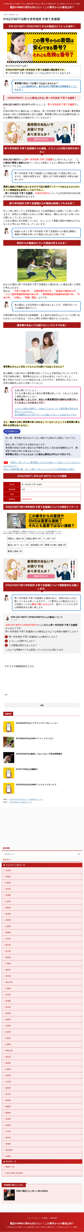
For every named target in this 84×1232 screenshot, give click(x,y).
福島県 (8, 907)
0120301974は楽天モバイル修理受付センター (26, 799)
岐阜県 (8, 945)
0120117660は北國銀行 (27, 769)
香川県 (8, 1094)
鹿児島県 (8, 1150)
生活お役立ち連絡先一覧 (15, 865)
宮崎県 (8, 1144)
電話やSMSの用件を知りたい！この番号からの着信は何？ (42, 7)
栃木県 (8, 1007)
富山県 (8, 951)
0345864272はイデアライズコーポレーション (37, 723)
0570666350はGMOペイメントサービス (34, 738)
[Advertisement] (18, 829)
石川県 (8, 939)
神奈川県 (8, 982)
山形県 (8, 901)
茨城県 (8, 1001)
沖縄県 (8, 1156)
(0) (45, 73)
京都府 (8, 1026)
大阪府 (8, 1038)
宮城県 (8, 895)
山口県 (8, 1082)
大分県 (8, 1131)
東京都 (8, 976)
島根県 (8, 1063)
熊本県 (8, 1137)
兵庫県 (8, 1044)
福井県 (8, 970)
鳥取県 (8, 1075)
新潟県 (8, 914)
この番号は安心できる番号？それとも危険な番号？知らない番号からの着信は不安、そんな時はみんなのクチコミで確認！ (42, 1227)
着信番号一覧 (11, 1161)
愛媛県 (8, 1106)
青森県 (8, 876)
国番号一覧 (9, 1167)
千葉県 (8, 988)
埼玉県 (8, 995)
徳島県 (8, 1088)
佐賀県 (8, 1119)
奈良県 (8, 1032)
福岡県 (8, 1113)
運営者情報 (53, 1218)
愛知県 (8, 957)
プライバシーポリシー (33, 1218)
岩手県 (8, 889)
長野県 (8, 920)
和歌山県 (8, 1050)
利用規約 (45, 1218)
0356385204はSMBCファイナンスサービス (36, 784)
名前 (5, 694)
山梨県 (8, 926)
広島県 (8, 1069)
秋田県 (8, 883)
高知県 (8, 1100)
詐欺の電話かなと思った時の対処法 (32, 1191)
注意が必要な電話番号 (14, 1173)
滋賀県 (8, 1019)
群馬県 (8, 1013)
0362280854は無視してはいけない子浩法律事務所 (39, 754)
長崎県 (8, 1125)
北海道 (8, 870)
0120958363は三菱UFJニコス (20, 802)
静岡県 (8, 932)
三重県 (8, 963)
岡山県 (8, 1057)
